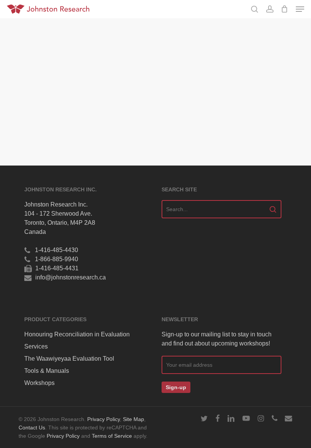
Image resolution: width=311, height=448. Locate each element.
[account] (269, 9)
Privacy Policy (103, 419)
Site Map (133, 419)
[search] (254, 9)
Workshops (39, 383)
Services (36, 346)
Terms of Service (112, 436)
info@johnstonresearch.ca (70, 277)
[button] (300, 9)
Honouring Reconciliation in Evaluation (77, 334)
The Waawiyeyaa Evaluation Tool (69, 358)
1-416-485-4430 (56, 250)
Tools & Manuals (46, 371)
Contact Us (32, 428)
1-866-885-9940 (56, 259)
